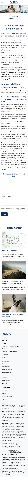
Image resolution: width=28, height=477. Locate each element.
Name (2, 179)
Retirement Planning (7, 369)
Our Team (4, 343)
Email (2, 187)
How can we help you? (6, 196)
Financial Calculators (7, 396)
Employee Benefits (6, 372)
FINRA (16, 429)
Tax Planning (5, 383)
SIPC (19, 429)
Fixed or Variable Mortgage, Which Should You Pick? (12, 282)
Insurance (4, 377)
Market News (5, 399)
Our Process (5, 354)
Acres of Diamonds (9, 250)
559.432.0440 (20, 406)
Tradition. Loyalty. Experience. (9, 349)
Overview (4, 364)
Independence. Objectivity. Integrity (10, 346)
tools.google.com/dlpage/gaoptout (10, 468)
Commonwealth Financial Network (10, 351)
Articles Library (5, 393)
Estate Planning (6, 380)
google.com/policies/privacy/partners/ (10, 465)
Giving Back (5, 357)
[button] (4, 340)
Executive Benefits (6, 375)
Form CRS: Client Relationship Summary (12, 455)
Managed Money (6, 366)
